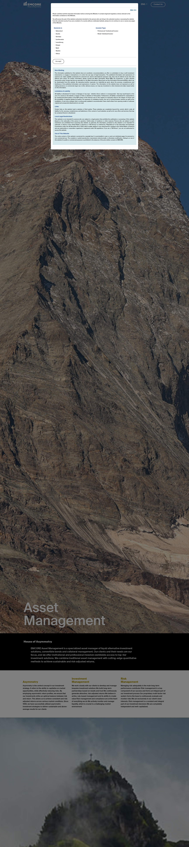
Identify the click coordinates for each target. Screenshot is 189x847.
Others (58, 53)
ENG (131, 10)
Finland (58, 45)
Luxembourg (59, 42)
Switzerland (59, 31)
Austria (58, 34)
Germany (58, 36)
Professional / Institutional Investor (108, 31)
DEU (135, 10)
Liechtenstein (60, 39)
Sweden (58, 51)
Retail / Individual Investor (105, 34)
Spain (57, 48)
